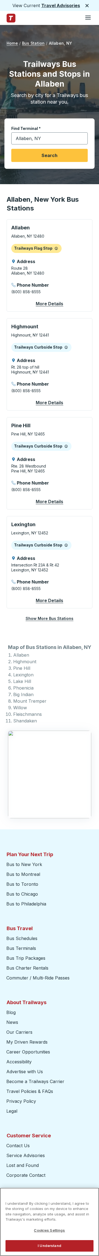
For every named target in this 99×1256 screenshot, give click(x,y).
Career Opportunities (28, 1052)
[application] (49, 265)
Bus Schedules (21, 938)
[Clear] (82, 138)
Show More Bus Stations (49, 618)
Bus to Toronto (22, 884)
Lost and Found (22, 1165)
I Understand (49, 1245)
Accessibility (19, 1061)
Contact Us (18, 1145)
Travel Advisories (60, 5)
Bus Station (33, 43)
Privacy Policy (21, 1101)
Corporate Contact (25, 1175)
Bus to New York (24, 864)
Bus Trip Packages (25, 958)
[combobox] (49, 138)
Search (49, 155)
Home (12, 43)
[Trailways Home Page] (11, 18)
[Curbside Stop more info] (66, 347)
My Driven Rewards (27, 1042)
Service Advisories (25, 1155)
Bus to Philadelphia (26, 904)
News (12, 1022)
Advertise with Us (24, 1071)
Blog (11, 1012)
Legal (11, 1111)
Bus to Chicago (22, 894)
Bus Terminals (21, 948)
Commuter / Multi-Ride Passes (38, 978)
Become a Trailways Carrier (36, 1081)
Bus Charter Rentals (27, 968)
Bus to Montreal (23, 874)
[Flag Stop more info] (56, 248)
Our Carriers (19, 1032)
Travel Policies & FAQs (29, 1091)
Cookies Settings (49, 1230)
